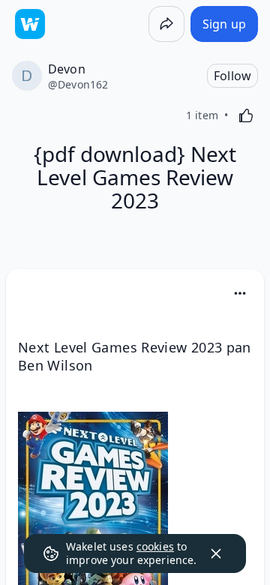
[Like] (246, 116)
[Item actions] (240, 293)
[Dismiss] (216, 554)
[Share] (166, 24)
